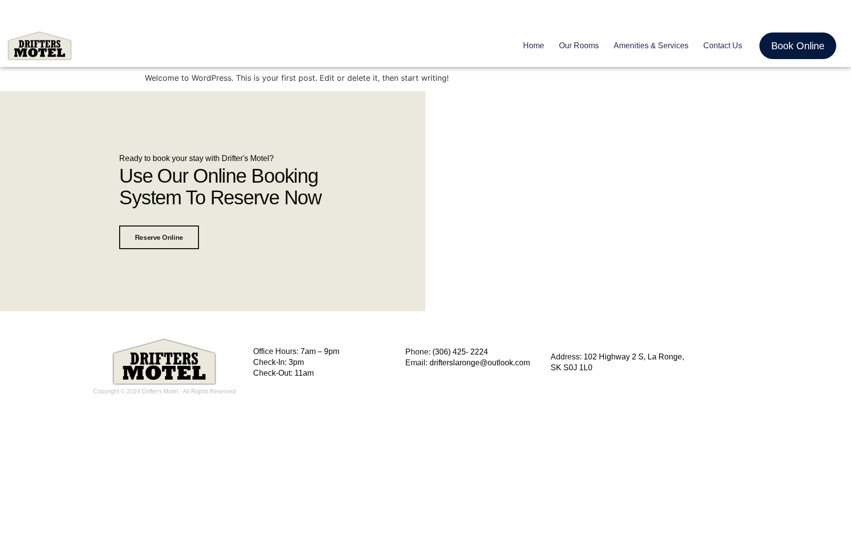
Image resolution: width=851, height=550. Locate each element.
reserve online (159, 237)
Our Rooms (579, 45)
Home (533, 45)
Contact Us (722, 45)
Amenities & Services (651, 45)
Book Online (797, 45)
